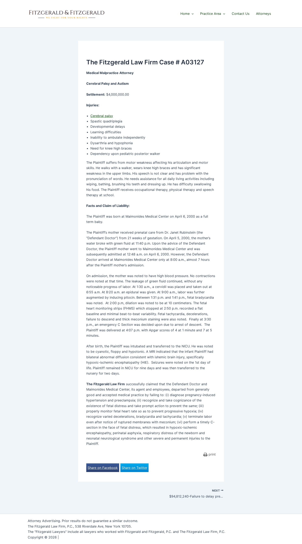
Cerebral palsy (101, 116)
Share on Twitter (134, 468)
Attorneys (263, 14)
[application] (192, 13)
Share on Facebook (103, 468)
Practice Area (210, 14)
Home (185, 14)
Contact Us (240, 14)
